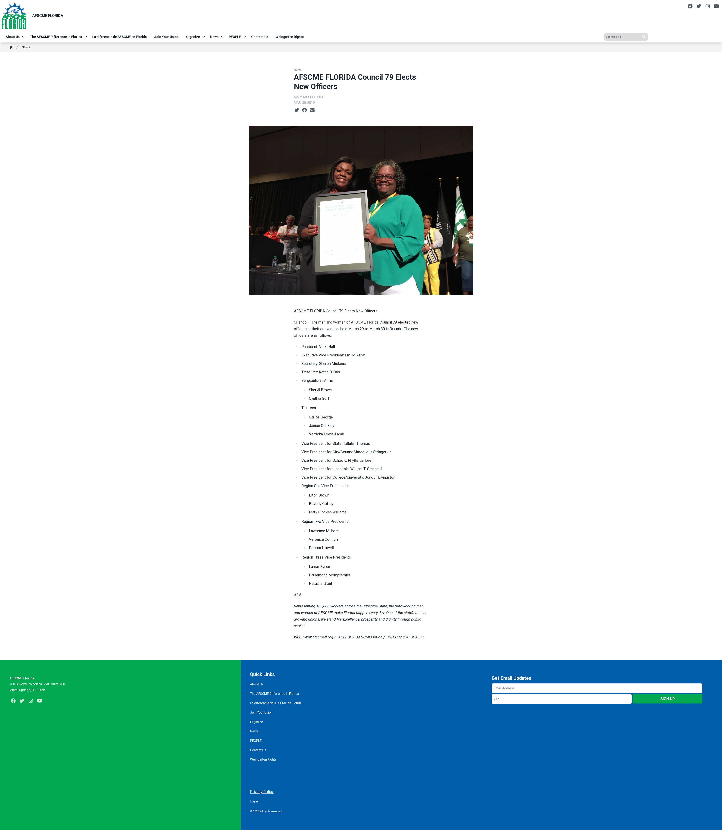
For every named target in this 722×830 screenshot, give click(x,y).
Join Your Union (166, 37)
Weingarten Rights (290, 37)
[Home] (11, 47)
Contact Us (259, 37)
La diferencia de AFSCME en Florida (119, 37)
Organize (193, 37)
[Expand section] (23, 37)
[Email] (312, 110)
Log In (254, 801)
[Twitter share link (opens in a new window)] (297, 110)
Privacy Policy (262, 791)
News (214, 37)
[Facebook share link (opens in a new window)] (304, 110)
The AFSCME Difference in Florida (56, 37)
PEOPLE (235, 37)
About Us (13, 37)
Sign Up (667, 699)
